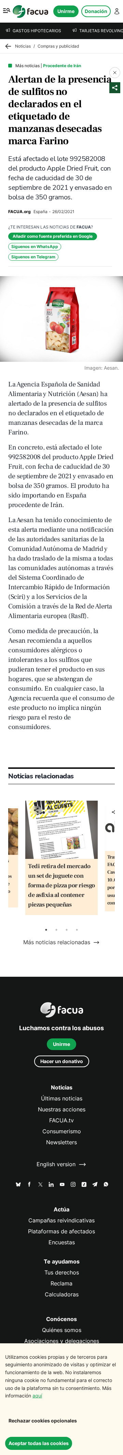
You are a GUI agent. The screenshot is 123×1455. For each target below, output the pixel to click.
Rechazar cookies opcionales (43, 1420)
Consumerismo (61, 1131)
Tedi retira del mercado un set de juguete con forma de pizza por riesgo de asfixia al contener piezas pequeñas (61, 885)
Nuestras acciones (61, 1109)
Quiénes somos (61, 1330)
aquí (37, 1395)
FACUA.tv (61, 1120)
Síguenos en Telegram (33, 256)
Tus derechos (61, 1272)
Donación (96, 11)
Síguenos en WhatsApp (34, 246)
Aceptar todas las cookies (39, 1443)
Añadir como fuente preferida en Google (53, 236)
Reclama (61, 1283)
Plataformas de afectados (61, 1231)
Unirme (65, 11)
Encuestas (62, 1242)
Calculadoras (62, 1294)
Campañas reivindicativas (61, 1220)
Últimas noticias (61, 1098)
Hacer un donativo (61, 1061)
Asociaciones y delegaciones (61, 1341)
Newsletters (61, 1142)
